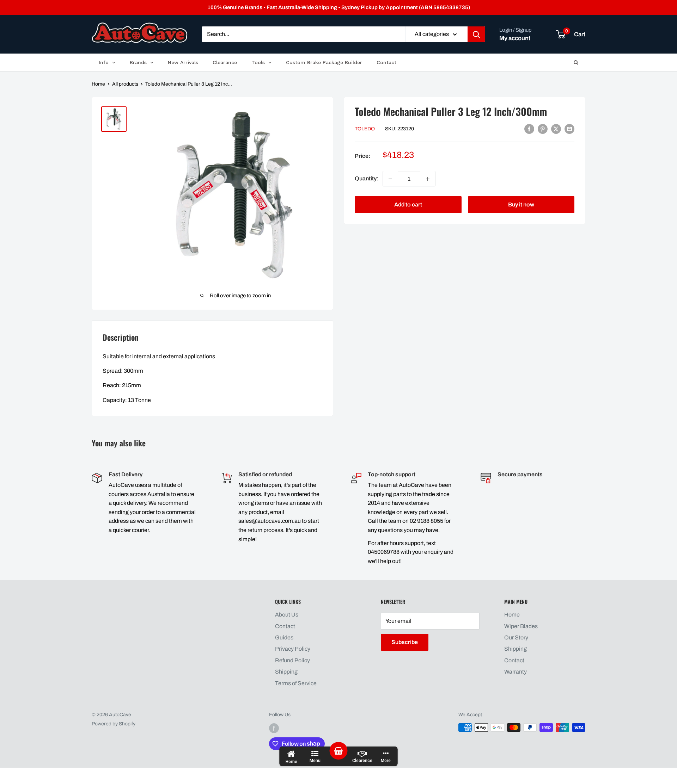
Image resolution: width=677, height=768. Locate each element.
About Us (286, 615)
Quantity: (366, 179)
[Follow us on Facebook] (274, 728)
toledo (365, 129)
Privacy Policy (292, 649)
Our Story (516, 637)
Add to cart (408, 205)
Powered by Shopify (113, 723)
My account (514, 38)
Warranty (515, 672)
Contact (285, 626)
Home (98, 84)
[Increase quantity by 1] (427, 179)
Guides (284, 637)
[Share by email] (569, 128)
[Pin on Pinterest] (543, 128)
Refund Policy (292, 660)
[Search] (476, 34)
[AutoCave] (140, 32)
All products (125, 84)
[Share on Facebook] (529, 128)
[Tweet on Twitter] (556, 128)
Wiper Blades (521, 626)
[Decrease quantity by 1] (390, 179)
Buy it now (521, 205)
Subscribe (404, 642)
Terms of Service (296, 683)
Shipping (286, 672)
